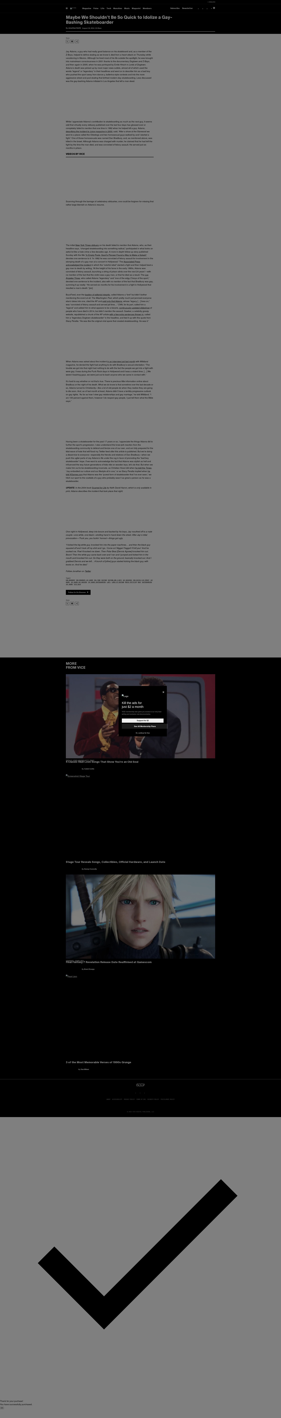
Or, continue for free (143, 733)
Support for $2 (143, 720)
